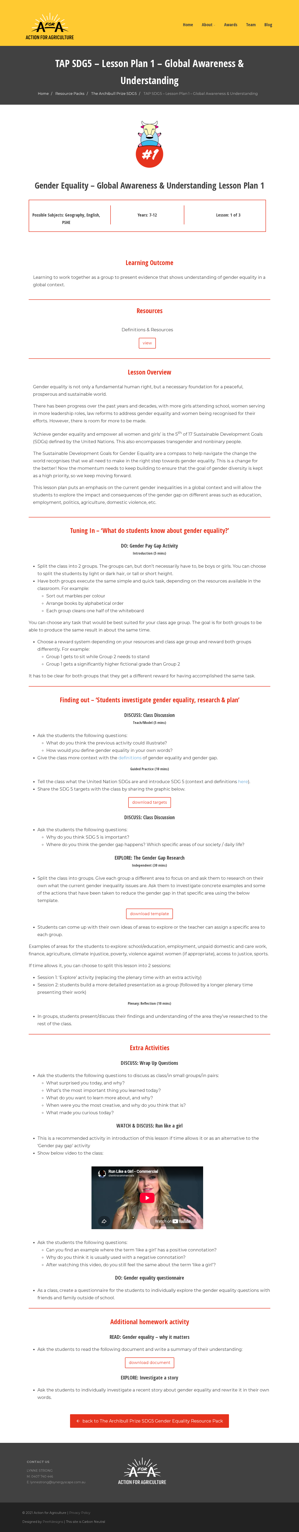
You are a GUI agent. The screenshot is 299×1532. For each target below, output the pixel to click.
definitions (130, 757)
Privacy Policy (79, 1513)
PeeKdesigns (53, 1522)
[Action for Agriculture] (49, 43)
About (207, 25)
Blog (268, 25)
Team (251, 25)
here (243, 781)
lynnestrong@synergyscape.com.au (57, 1482)
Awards (230, 25)
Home (188, 25)
